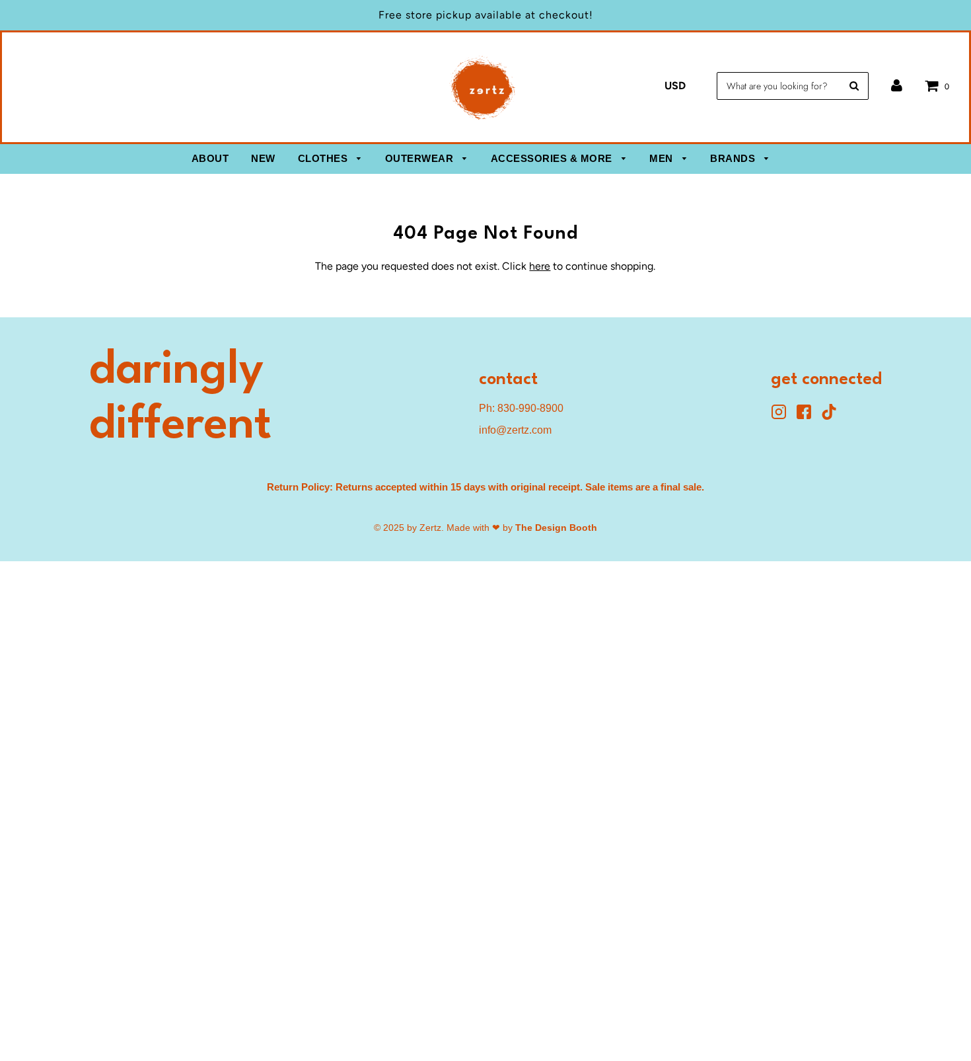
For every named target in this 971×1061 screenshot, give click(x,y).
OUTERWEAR (420, 158)
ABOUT (210, 158)
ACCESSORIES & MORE (553, 158)
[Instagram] (783, 416)
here (539, 266)
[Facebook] (808, 416)
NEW (263, 158)
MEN (662, 158)
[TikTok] (832, 416)
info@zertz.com (515, 430)
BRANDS (734, 158)
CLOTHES (324, 158)
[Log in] (896, 85)
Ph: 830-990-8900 (521, 408)
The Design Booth (556, 527)
